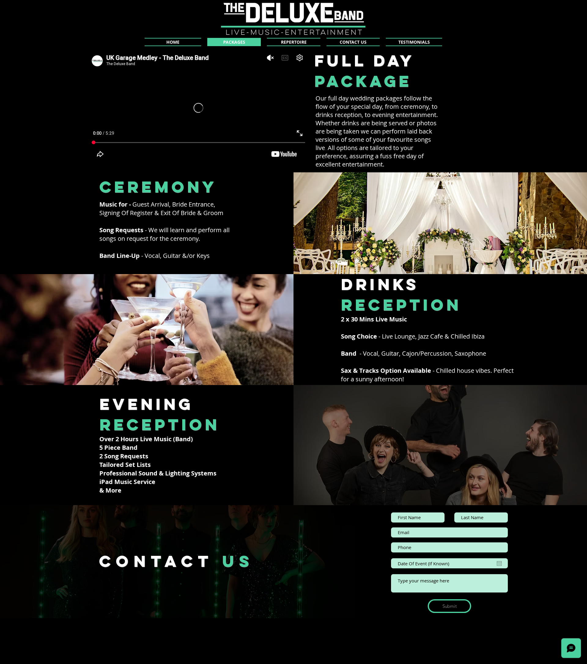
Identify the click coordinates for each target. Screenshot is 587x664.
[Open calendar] (499, 563)
